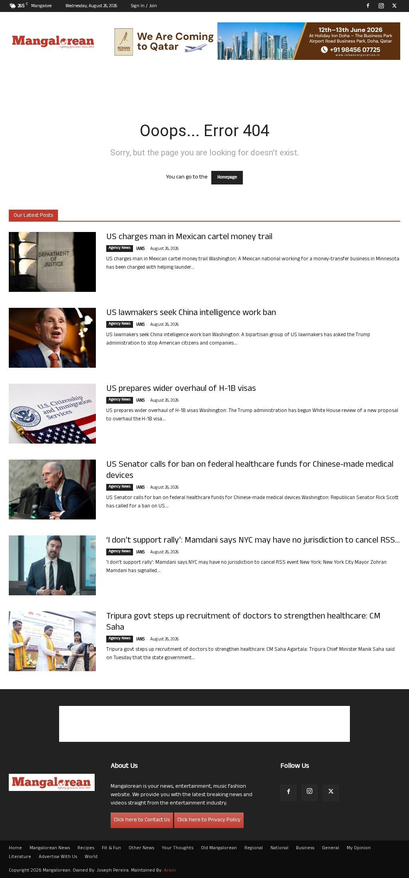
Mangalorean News (50, 848)
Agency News (120, 248)
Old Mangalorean (219, 848)
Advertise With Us (58, 857)
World (91, 857)
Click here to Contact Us (142, 820)
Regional (253, 848)
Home (15, 848)
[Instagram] (381, 5)
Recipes (85, 848)
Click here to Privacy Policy (208, 820)
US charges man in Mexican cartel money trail (189, 237)
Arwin (170, 871)
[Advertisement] (204, 724)
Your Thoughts (177, 848)
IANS (140, 249)
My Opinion (359, 848)
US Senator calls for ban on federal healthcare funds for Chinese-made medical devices (249, 471)
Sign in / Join (144, 6)
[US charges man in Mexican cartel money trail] (52, 262)
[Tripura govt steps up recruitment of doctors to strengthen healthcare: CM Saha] (52, 641)
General (330, 848)
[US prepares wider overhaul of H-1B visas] (52, 414)
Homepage (227, 177)
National (279, 848)
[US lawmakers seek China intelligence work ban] (52, 338)
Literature (20, 857)
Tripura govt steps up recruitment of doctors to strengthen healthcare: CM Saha (243, 622)
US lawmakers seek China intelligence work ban (191, 313)
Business (305, 848)
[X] (394, 5)
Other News (141, 848)
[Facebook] (368, 5)
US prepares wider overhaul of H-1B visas (181, 389)
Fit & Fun (111, 848)
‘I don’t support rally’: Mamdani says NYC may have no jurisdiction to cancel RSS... (253, 541)
